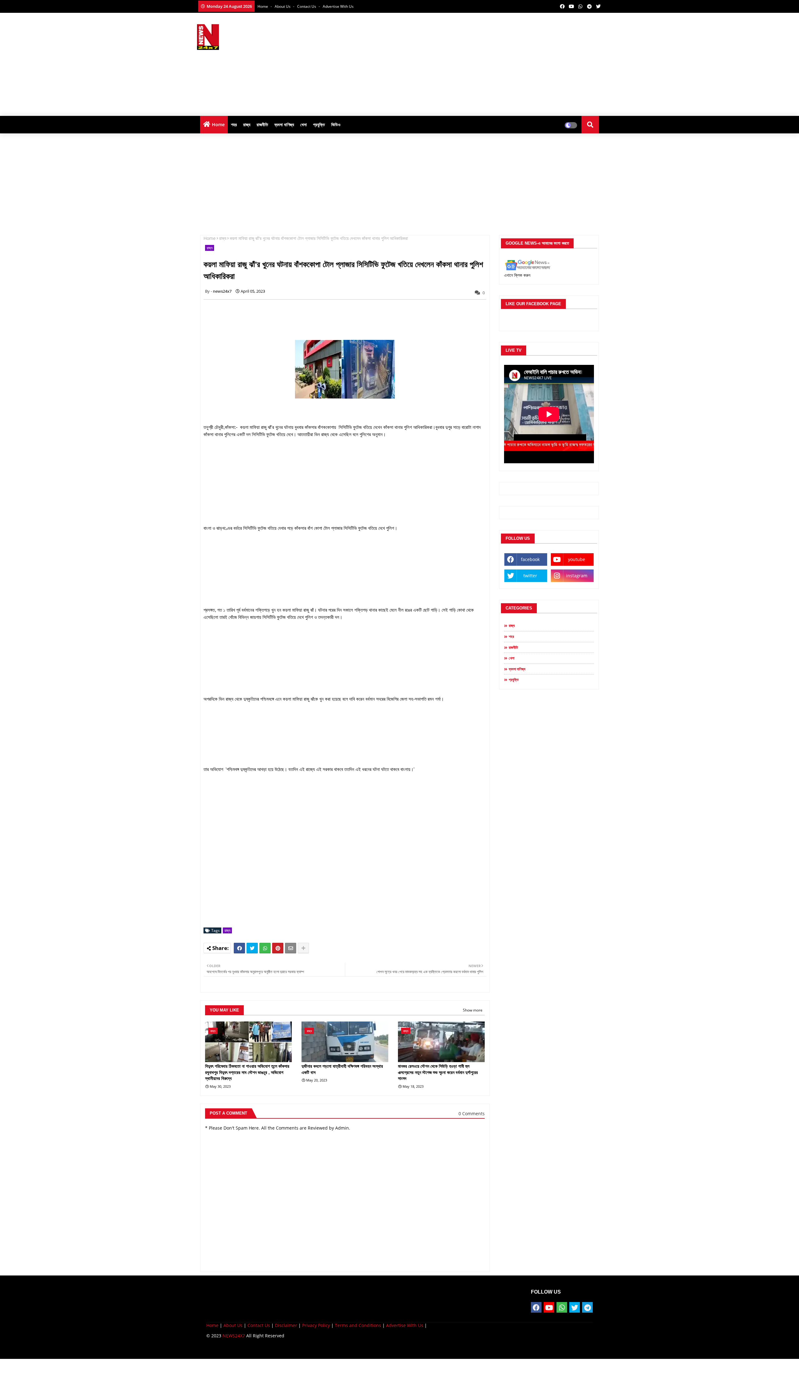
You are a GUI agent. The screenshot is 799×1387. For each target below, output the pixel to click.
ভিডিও (336, 124)
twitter (530, 576)
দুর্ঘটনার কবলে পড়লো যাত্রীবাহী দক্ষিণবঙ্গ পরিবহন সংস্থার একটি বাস (342, 1069)
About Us (283, 6)
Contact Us (259, 1325)
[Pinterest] (277, 948)
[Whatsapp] (265, 948)
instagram (576, 576)
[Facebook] (239, 948)
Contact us (307, 6)
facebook (530, 559)
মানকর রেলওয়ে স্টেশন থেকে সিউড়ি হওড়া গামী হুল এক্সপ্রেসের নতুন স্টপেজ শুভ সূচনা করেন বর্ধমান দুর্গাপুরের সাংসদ (438, 1072)
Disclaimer (286, 1325)
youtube (576, 559)
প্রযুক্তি (319, 124)
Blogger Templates (250, 1349)
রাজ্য (246, 124)
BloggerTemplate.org (328, 1349)
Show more (473, 1010)
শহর (234, 124)
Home (263, 6)
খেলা (303, 124)
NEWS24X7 (234, 1336)
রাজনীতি (262, 124)
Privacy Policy (316, 1325)
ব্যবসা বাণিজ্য (284, 124)
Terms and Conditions (358, 1325)
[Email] (290, 948)
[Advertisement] (488, 63)
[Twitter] (252, 948)
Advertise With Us (338, 6)
